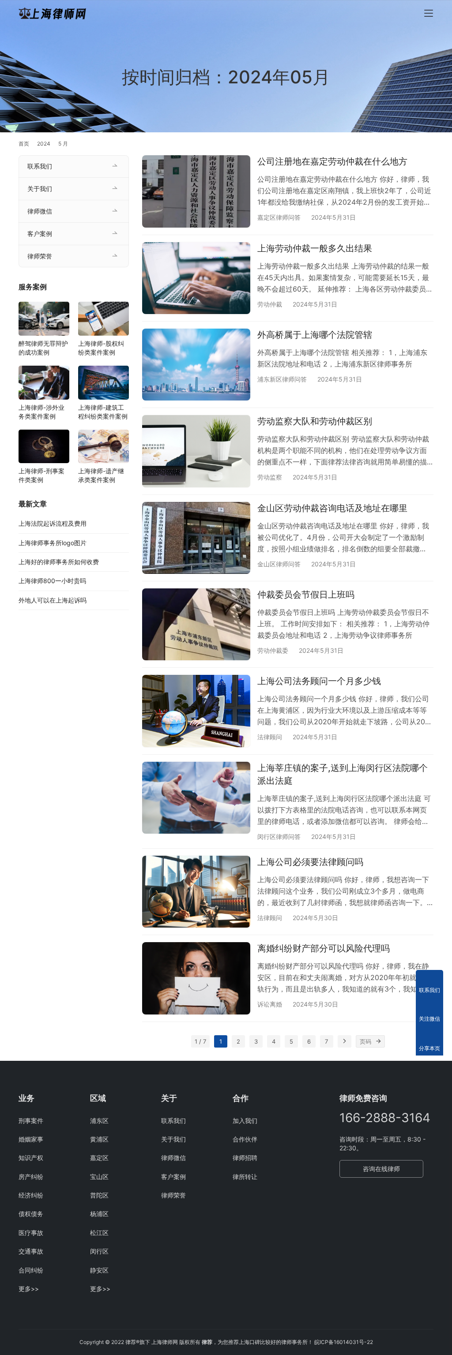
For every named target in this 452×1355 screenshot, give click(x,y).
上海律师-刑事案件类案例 (41, 475)
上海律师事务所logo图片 (53, 542)
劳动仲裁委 (272, 650)
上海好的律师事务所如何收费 (59, 561)
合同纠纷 (31, 1270)
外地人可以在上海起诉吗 (53, 600)
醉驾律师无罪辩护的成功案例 (43, 348)
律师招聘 (245, 1157)
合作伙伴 (245, 1139)
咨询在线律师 (381, 1168)
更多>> (29, 1288)
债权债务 (31, 1213)
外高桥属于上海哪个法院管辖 (314, 334)
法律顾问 (269, 737)
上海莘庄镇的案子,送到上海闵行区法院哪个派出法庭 (342, 774)
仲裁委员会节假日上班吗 (305, 594)
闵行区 (99, 1251)
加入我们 (245, 1120)
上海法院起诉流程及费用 (53, 523)
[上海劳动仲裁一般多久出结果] (196, 278)
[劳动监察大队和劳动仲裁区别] (196, 451)
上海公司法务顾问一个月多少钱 (319, 681)
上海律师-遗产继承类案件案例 (101, 475)
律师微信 (39, 211)
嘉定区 (99, 1157)
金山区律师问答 (279, 564)
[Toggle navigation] (428, 13)
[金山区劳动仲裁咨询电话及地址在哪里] (196, 538)
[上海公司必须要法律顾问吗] (196, 892)
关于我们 (39, 188)
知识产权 (31, 1157)
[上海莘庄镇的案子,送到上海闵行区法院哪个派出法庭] (196, 798)
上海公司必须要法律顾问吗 (310, 862)
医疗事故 (31, 1232)
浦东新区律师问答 (282, 379)
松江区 (99, 1232)
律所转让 (245, 1176)
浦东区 (99, 1120)
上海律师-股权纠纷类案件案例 (101, 348)
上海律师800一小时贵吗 (52, 580)
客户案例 (39, 233)
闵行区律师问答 (279, 836)
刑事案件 (31, 1120)
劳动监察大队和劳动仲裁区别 (314, 421)
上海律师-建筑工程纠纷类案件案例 (103, 412)
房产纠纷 (31, 1176)
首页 (24, 143)
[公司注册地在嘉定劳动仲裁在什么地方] (196, 191)
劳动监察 (269, 477)
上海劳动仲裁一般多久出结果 (314, 248)
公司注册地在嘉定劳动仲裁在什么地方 (332, 161)
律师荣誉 (39, 256)
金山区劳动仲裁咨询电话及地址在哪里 (332, 508)
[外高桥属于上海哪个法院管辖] (196, 365)
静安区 (99, 1270)
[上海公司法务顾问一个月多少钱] (196, 711)
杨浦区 (99, 1213)
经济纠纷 (31, 1195)
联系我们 (39, 166)
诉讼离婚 (269, 1004)
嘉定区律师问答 (279, 217)
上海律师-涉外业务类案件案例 (41, 412)
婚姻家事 (31, 1139)
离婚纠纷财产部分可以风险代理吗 (323, 948)
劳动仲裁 (269, 304)
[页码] (379, 1041)
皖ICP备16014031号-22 (343, 1342)
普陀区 (99, 1195)
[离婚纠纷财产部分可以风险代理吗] (196, 978)
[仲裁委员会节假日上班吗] (196, 624)
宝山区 (99, 1176)
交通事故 (31, 1251)
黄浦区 (99, 1139)
